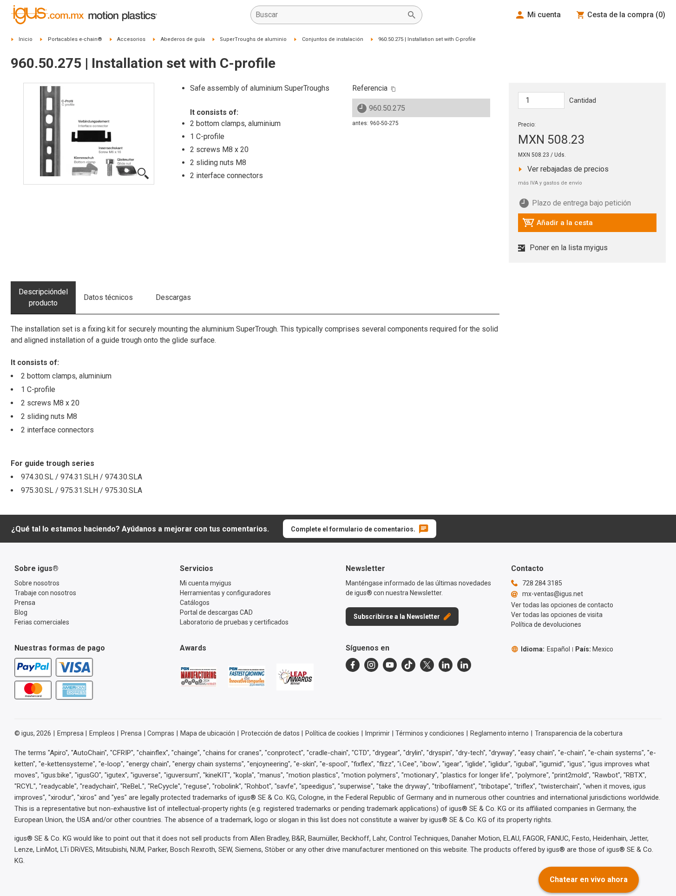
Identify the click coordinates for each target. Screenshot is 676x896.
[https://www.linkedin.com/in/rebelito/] (464, 665)
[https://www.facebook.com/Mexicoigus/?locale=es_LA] (353, 665)
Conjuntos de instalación (332, 39)
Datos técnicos (108, 297)
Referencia (369, 88)
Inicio (26, 39)
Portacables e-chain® (75, 39)
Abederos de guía (183, 39)
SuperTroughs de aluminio (253, 39)
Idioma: (545, 649)
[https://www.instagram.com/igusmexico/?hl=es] (371, 665)
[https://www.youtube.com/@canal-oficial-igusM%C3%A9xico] (390, 665)
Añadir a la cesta (557, 225)
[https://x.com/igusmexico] (427, 665)
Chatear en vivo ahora (589, 879)
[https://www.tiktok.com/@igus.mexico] (408, 665)
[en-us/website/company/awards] (198, 676)
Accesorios (131, 39)
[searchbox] (329, 14)
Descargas (173, 297)
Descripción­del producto (43, 297)
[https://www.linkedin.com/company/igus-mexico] (446, 665)
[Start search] (411, 14)
